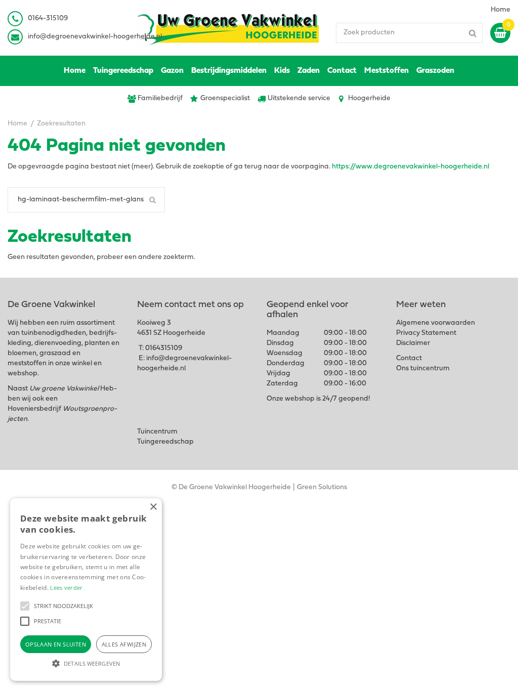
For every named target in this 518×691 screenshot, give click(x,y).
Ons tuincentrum (423, 368)
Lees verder (66, 587)
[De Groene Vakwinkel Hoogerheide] (229, 28)
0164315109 (163, 348)
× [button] (153, 507)
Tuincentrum (157, 431)
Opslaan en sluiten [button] (55, 644)
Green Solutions (322, 487)
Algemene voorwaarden (435, 323)
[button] (25, 606)
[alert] (86, 589)
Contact (409, 358)
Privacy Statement (426, 333)
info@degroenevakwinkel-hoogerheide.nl (95, 36)
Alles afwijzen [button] (124, 644)
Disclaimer (413, 343)
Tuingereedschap (165, 442)
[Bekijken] (500, 33)
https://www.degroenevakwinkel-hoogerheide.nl (410, 166)
